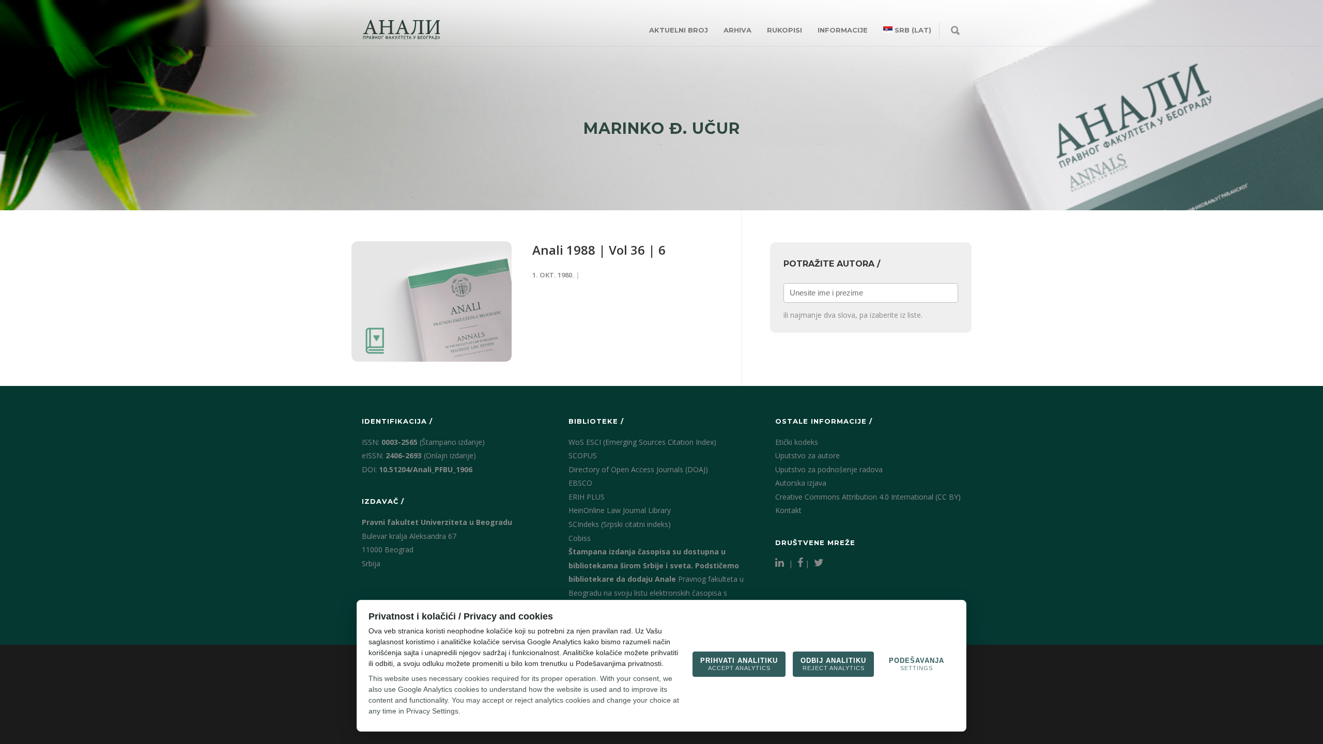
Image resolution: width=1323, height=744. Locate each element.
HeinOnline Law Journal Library (619, 510)
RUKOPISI (784, 30)
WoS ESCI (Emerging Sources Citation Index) (642, 442)
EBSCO (580, 483)
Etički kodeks (796, 442)
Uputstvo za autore (807, 455)
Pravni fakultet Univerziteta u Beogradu (437, 522)
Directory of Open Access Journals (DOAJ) (638, 469)
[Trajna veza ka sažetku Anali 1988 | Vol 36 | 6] (431, 301)
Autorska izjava (800, 483)
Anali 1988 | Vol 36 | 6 (599, 249)
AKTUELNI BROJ (678, 30)
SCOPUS (582, 455)
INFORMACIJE (843, 30)
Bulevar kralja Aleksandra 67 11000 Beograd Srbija (409, 549)
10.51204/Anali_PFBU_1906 (425, 469)
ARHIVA (737, 30)
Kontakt (788, 510)
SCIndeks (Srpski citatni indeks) (619, 524)
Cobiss (579, 538)
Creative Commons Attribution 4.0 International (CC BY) (868, 497)
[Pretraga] (955, 31)
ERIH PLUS (586, 497)
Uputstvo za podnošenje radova (829, 469)
